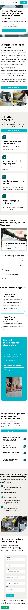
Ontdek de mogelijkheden (14, 87)
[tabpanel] (14, 239)
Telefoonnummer (10, 580)
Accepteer (4, 607)
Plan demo (9, 595)
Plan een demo (14, 30)
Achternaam (9, 563)
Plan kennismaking (8, 360)
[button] (14, 98)
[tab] (14, 256)
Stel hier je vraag (10, 586)
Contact (23, 2)
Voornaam (8, 557)
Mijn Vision (15, 2)
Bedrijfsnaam (9, 569)
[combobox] (8, 583)
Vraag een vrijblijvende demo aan (14, 431)
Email (7, 574)
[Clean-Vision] (6, 2)
